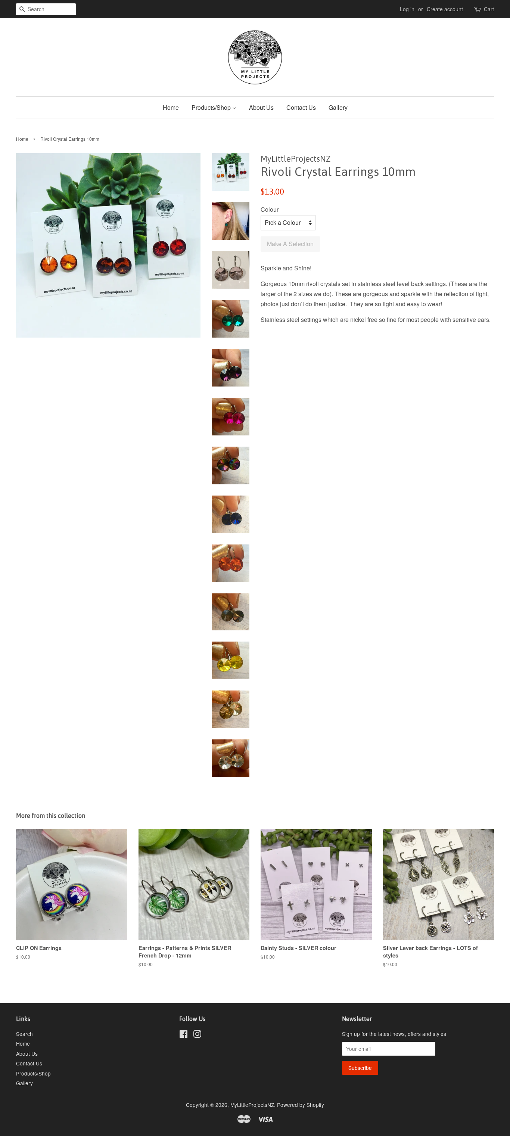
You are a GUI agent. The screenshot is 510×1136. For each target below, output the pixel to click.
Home (171, 107)
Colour (270, 209)
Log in (407, 9)
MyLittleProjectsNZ (252, 1104)
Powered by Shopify (300, 1104)
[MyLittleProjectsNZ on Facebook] (183, 1035)
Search (24, 1033)
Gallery (338, 107)
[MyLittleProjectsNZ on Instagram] (197, 1035)
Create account (445, 9)
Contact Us (301, 107)
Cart (489, 9)
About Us (261, 107)
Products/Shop (212, 107)
